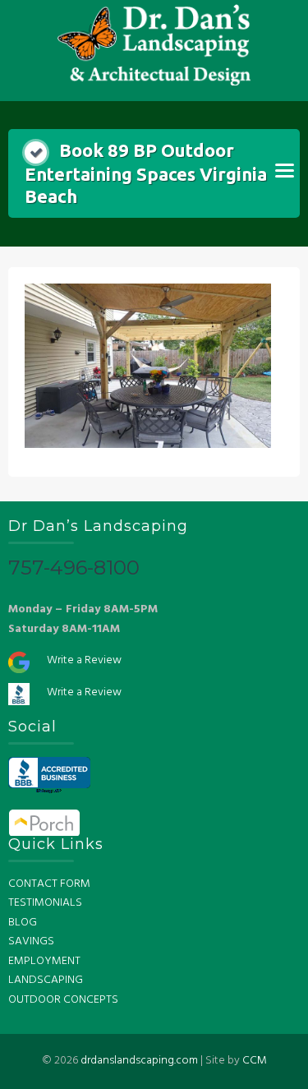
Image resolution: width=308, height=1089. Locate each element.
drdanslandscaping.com (139, 1060)
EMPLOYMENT (44, 961)
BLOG (22, 922)
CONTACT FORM (49, 883)
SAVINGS (31, 941)
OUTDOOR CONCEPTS (63, 999)
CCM (254, 1060)
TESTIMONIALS (45, 902)
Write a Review (84, 660)
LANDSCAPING (45, 980)
